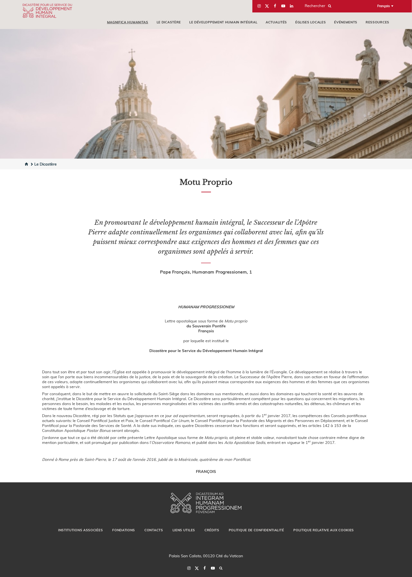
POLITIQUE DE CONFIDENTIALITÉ (256, 530)
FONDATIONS (123, 530)
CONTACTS (153, 530)
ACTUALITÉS (276, 22)
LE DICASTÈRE (169, 22)
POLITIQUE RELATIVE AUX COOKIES (323, 530)
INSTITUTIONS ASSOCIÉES (80, 530)
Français (383, 6)
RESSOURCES (377, 22)
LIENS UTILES (184, 530)
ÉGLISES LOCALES (310, 22)
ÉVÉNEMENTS (345, 22)
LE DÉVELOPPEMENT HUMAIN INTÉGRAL (223, 22)
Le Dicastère (45, 164)
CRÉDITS (211, 530)
